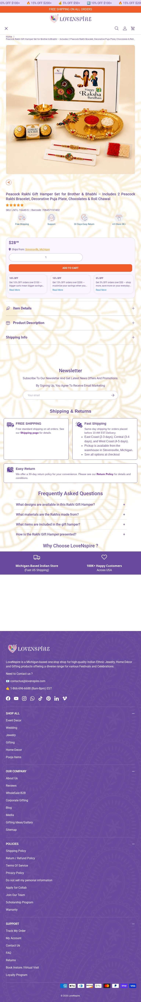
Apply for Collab (16, 887)
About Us (15, 92)
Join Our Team (15, 895)
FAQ (8, 953)
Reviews (11, 785)
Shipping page (29, 432)
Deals (12, 78)
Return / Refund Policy (20, 858)
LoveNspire (74, 995)
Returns (11, 960)
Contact (14, 105)
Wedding (11, 727)
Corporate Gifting (17, 800)
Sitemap (11, 829)
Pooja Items (13, 757)
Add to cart (70, 267)
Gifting (10, 742)
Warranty (12, 909)
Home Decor (14, 750)
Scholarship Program (19, 902)
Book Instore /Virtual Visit (22, 967)
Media (10, 815)
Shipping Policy (16, 851)
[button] (15, 205)
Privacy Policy (15, 873)
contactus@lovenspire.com (27, 681)
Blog (9, 807)
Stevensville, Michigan (37, 249)
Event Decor (13, 720)
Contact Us (13, 945)
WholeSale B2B (16, 793)
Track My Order (16, 931)
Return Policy (105, 474)
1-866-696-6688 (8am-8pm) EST (31, 688)
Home (13, 25)
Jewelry (11, 735)
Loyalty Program (16, 975)
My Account (13, 938)
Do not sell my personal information (29, 880)
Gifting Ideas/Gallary (19, 822)
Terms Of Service (17, 865)
